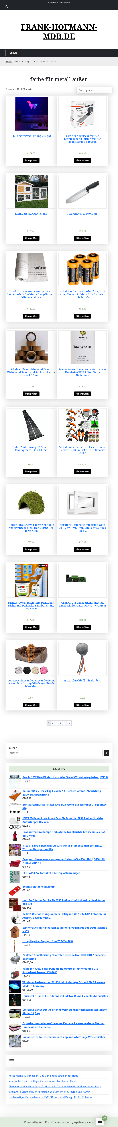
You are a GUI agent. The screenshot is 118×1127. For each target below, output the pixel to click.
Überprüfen (31, 160)
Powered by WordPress (38, 1122)
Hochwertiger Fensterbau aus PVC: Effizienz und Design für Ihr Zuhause (50, 1097)
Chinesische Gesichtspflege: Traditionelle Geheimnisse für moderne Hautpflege (55, 1086)
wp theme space (83, 1122)
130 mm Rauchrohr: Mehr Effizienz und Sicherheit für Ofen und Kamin (49, 1092)
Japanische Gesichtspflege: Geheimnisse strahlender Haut (42, 1081)
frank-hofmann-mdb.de (59, 31)
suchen (13, 747)
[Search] (106, 753)
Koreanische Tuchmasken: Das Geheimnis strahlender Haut (43, 1075)
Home (9, 61)
